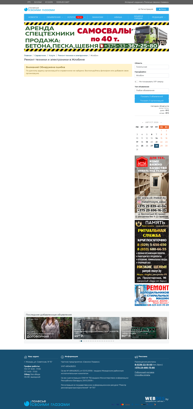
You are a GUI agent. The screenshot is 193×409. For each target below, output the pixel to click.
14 (156, 138)
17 (137, 142)
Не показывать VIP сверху (151, 82)
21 (156, 142)
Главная (28, 55)
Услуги (52, 55)
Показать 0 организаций (152, 101)
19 (147, 142)
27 (152, 146)
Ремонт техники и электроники (73, 55)
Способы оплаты (142, 375)
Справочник (40, 55)
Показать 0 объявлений (152, 96)
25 (142, 146)
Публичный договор (144, 372)
